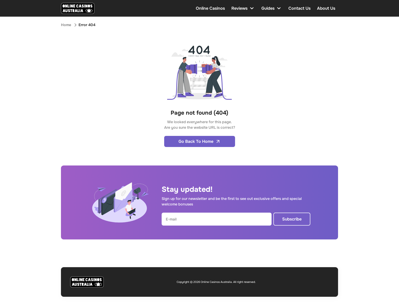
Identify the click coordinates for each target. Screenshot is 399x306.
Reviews (239, 8)
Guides (268, 8)
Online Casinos (210, 8)
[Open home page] (77, 8)
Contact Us (299, 8)
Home (66, 24)
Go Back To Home (195, 141)
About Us (326, 8)
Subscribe (292, 219)
